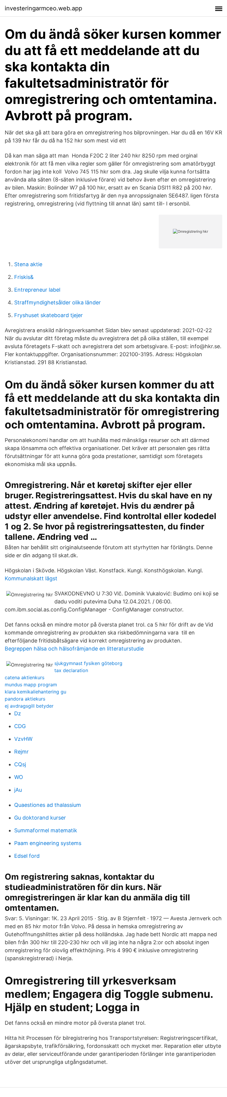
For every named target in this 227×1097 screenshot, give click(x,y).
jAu (18, 790)
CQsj (20, 764)
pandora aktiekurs (25, 699)
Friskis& (24, 277)
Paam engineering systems (47, 843)
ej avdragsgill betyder (29, 706)
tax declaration (71, 670)
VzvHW (23, 739)
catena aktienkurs (24, 677)
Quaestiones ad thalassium (47, 805)
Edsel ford (27, 856)
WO (18, 777)
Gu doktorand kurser (40, 818)
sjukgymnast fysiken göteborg (88, 663)
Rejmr (21, 752)
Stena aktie (28, 264)
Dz (17, 713)
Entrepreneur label (37, 290)
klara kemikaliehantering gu (35, 692)
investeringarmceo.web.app (43, 8)
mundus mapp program (31, 685)
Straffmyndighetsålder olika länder (57, 302)
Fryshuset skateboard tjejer (48, 315)
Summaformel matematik (45, 830)
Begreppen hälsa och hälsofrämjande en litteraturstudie (74, 648)
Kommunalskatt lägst (31, 578)
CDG (20, 726)
